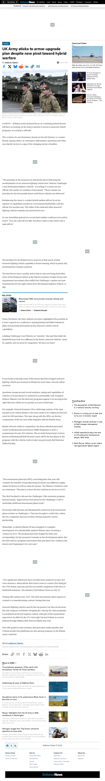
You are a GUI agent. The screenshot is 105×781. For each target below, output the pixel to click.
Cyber (66, 2)
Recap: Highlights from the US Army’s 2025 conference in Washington (20, 713)
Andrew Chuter (11, 62)
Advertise (57, 755)
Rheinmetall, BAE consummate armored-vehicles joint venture (41, 299)
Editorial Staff (58, 764)
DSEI (6, 43)
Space (60, 2)
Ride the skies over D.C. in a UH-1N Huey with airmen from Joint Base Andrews (87, 66)
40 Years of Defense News (79, 6)
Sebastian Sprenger (40, 310)
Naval (54, 2)
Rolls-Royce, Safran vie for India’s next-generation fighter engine (88, 444)
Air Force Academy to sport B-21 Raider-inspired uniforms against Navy (94, 75)
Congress (87, 2)
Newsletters (33, 758)
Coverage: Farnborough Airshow (33, 6)
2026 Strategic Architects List (58, 6)
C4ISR (72, 2)
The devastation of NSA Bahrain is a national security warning (87, 406)
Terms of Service (11, 758)
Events (31, 761)
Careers (80, 758)
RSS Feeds (33, 764)
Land (48, 2)
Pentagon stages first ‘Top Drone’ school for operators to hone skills (20, 729)
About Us (81, 755)
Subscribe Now (35, 755)
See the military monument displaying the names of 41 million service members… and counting (94, 98)
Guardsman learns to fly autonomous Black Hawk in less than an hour (24, 698)
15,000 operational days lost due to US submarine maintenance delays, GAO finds (87, 435)
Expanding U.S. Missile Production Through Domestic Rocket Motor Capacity (94, 86)
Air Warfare (41, 2)
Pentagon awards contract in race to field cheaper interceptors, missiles (88, 424)
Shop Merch (33, 767)
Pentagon (79, 2)
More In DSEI (8, 663)
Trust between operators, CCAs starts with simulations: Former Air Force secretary (20, 668)
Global (95, 2)
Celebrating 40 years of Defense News (18, 682)
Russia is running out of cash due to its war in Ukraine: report (88, 414)
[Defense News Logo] (27, 2)
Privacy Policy (10, 755)
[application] (87, 54)
